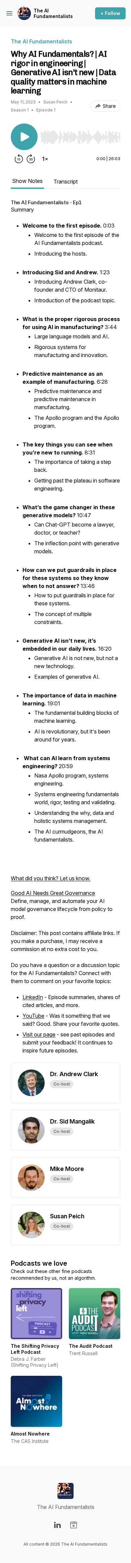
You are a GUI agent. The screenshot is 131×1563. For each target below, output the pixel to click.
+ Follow (110, 13)
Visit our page (39, 1034)
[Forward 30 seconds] (31, 159)
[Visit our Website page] (73, 1525)
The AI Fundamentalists (53, 13)
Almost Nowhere (30, 1434)
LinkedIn (33, 997)
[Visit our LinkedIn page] (57, 1525)
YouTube (33, 1015)
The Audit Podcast (91, 1346)
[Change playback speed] (45, 159)
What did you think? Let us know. (50, 878)
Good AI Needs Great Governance (53, 893)
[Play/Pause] (24, 136)
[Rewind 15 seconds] (19, 159)
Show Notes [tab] (27, 181)
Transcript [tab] (65, 181)
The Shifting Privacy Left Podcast (35, 1349)
